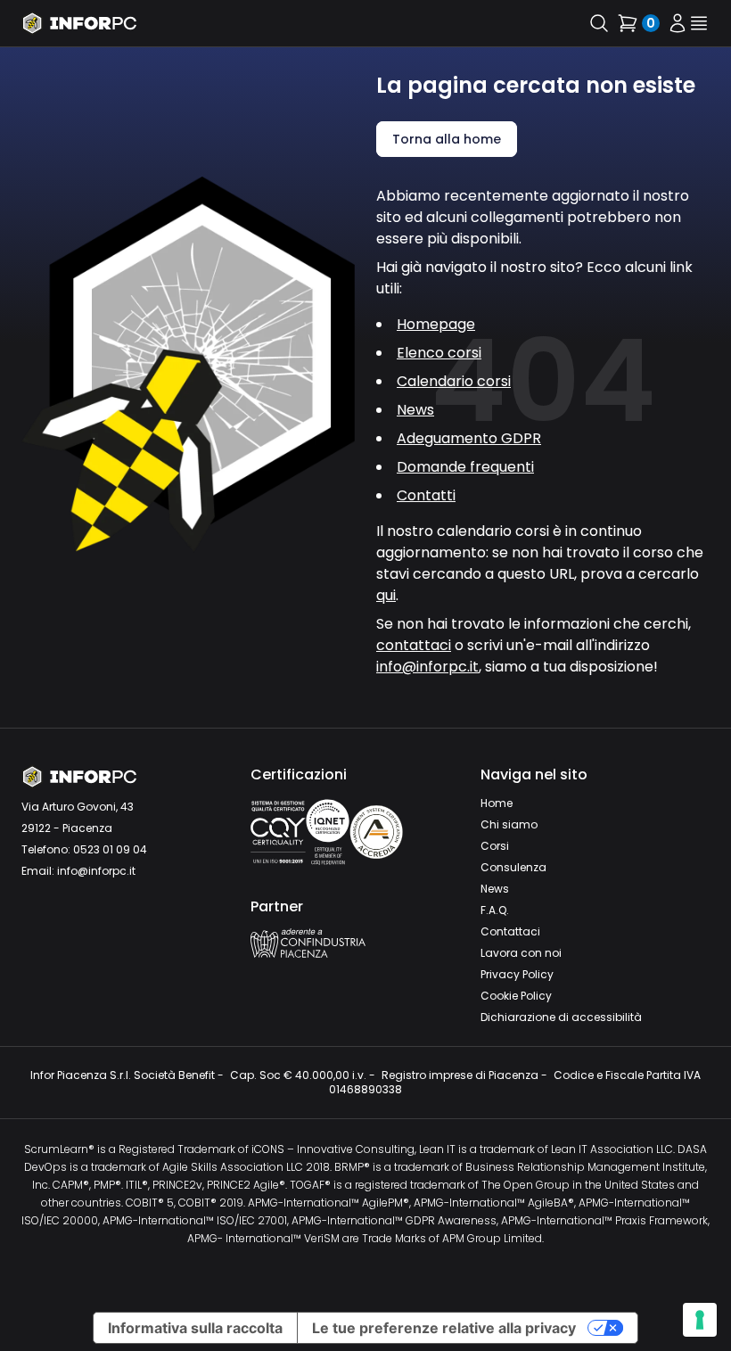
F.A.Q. (494, 910)
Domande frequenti (465, 467)
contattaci (413, 645)
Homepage (436, 324)
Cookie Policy (516, 995)
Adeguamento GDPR (469, 438)
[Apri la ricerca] (599, 23)
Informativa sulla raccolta (195, 1328)
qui (386, 595)
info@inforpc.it (427, 666)
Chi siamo (509, 824)
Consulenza (513, 867)
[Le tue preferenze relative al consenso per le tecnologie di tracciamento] (700, 1320)
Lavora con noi (521, 952)
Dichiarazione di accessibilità (561, 1017)
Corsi (494, 845)
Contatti (426, 495)
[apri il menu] (699, 23)
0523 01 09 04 (110, 849)
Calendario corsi (454, 381)
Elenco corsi (439, 352)
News (415, 410)
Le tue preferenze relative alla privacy (444, 1328)
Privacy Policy (517, 974)
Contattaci (510, 931)
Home (496, 803)
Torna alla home (446, 139)
